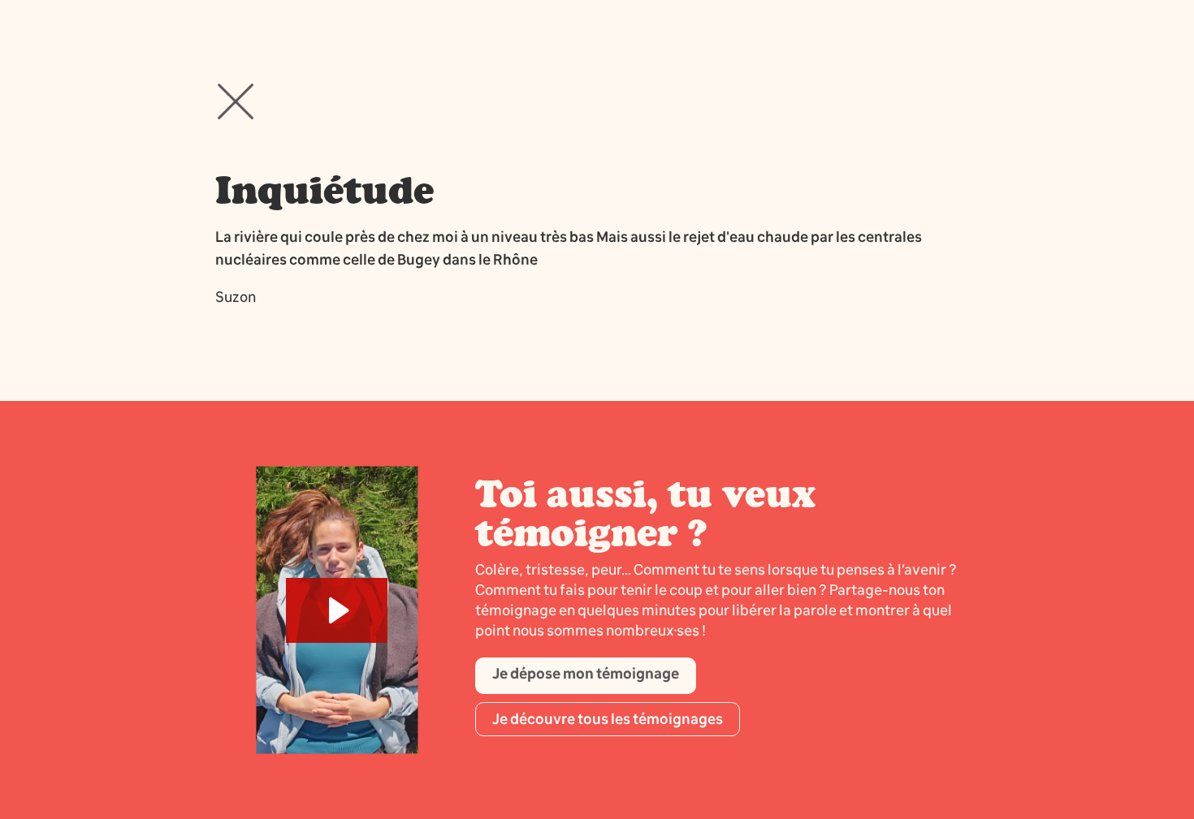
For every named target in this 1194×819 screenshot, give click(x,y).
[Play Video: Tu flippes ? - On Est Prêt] (336, 610)
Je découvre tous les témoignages (607, 719)
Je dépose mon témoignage (585, 674)
